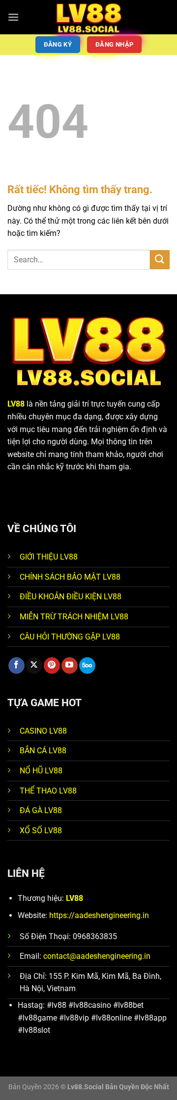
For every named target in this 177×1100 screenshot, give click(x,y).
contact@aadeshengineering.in (96, 956)
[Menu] (13, 17)
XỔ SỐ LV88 (41, 830)
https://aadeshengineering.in (99, 915)
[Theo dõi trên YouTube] (69, 665)
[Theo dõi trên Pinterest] (52, 665)
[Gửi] (160, 259)
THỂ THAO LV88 (48, 790)
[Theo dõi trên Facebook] (16, 665)
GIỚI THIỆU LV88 (49, 557)
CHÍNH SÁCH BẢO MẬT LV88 (70, 577)
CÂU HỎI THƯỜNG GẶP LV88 (70, 636)
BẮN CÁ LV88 (43, 750)
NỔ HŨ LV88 (41, 770)
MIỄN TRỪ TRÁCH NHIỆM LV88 (74, 616)
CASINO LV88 (43, 731)
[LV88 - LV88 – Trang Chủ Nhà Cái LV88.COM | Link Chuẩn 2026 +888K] (89, 17)
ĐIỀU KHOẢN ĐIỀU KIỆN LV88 (70, 596)
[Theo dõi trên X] (34, 665)
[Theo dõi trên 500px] (87, 665)
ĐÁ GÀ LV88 (41, 810)
